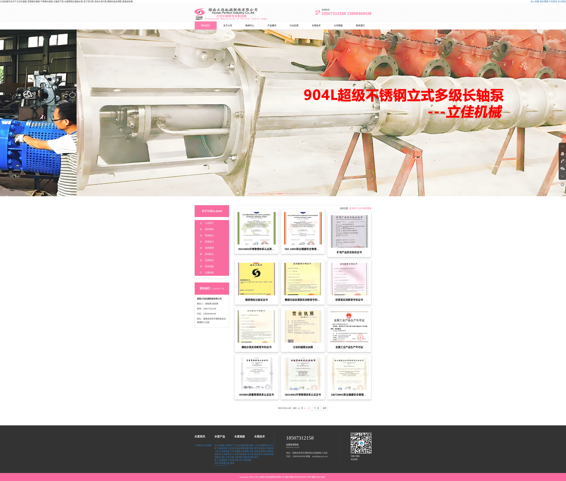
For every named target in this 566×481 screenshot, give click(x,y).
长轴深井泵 (222, 448)
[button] (250, 193)
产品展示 (272, 25)
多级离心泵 (224, 463)
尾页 (324, 408)
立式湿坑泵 (224, 451)
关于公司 (227, 25)
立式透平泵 (226, 454)
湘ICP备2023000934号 (296, 477)
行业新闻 (207, 445)
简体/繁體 (543, 1)
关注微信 (562, 1)
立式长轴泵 (219, 445)
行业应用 (294, 25)
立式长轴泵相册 (241, 445)
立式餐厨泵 (222, 460)
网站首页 (205, 25)
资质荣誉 (367, 208)
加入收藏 (535, 1)
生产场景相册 (245, 460)
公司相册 (338, 25)
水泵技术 (316, 25)
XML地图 (311, 477)
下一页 (316, 408)
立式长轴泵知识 (261, 445)
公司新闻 (199, 445)
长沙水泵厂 (321, 477)
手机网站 (553, 1)
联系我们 (360, 25)
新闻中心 (249, 25)
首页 (351, 208)
